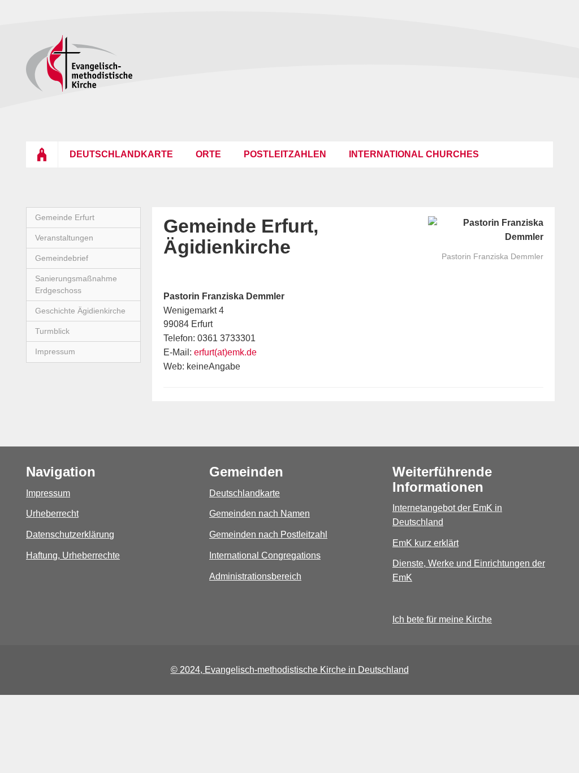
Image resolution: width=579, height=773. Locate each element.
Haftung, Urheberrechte (73, 555)
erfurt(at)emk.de (225, 352)
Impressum (48, 493)
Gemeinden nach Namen (259, 513)
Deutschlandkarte (244, 493)
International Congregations (265, 555)
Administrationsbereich (255, 576)
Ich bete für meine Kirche (442, 619)
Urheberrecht (52, 513)
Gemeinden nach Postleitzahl (268, 534)
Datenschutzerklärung (70, 534)
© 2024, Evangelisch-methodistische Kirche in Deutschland (290, 670)
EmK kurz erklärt (425, 543)
